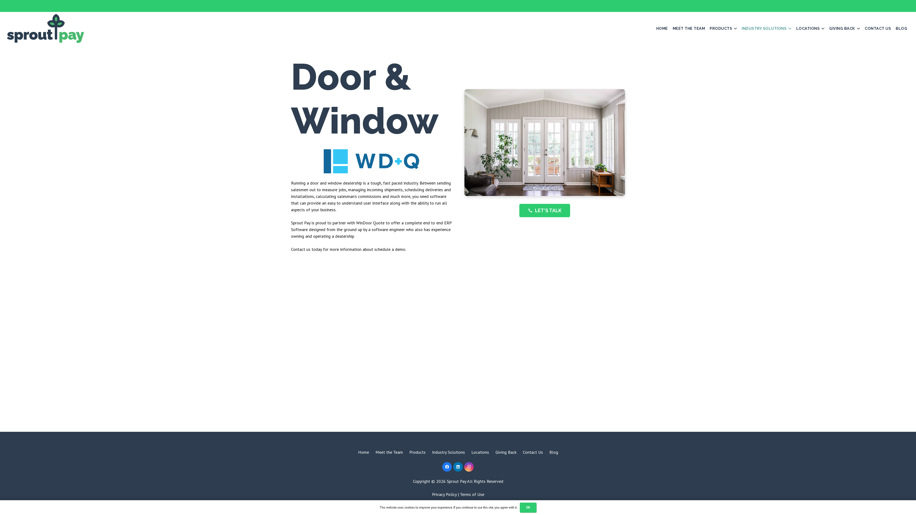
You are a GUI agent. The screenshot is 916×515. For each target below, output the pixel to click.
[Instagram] (469, 467)
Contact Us (533, 452)
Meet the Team (389, 452)
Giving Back (505, 452)
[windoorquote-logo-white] (371, 161)
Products (417, 452)
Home (363, 452)
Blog (553, 452)
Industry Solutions (448, 452)
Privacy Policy (444, 494)
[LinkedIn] (458, 467)
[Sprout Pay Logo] (45, 28)
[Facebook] (447, 467)
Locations (480, 452)
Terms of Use (472, 494)
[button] (734, 29)
